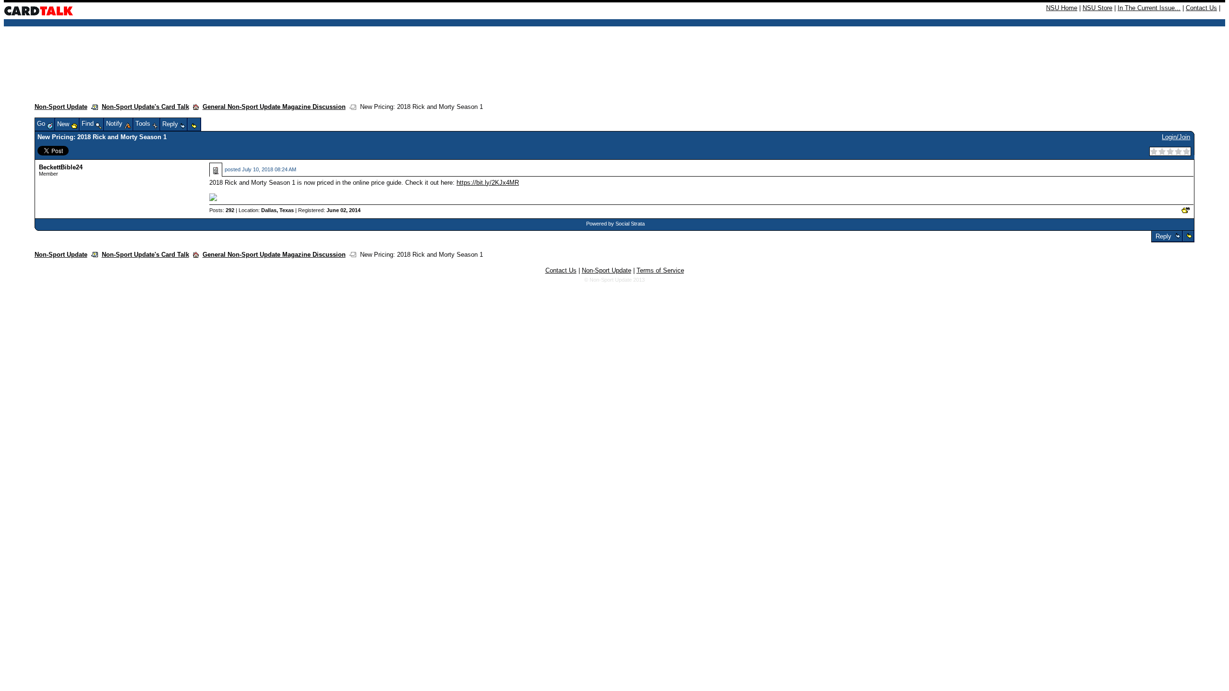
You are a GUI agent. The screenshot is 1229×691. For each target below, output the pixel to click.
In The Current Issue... (1149, 8)
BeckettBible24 (61, 167)
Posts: (221, 210)
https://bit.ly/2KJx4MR (488, 182)
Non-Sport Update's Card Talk (145, 106)
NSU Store (1097, 8)
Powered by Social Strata (615, 223)
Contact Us (1201, 8)
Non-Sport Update (61, 106)
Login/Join (1176, 137)
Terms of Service (660, 270)
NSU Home (1061, 8)
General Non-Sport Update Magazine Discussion (274, 106)
